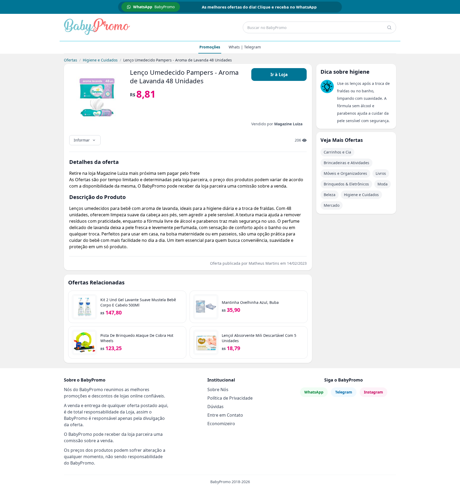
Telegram (343, 392)
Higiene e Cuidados (100, 60)
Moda (382, 184)
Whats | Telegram (245, 46)
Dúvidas (215, 406)
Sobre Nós (217, 389)
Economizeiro (221, 423)
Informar (82, 140)
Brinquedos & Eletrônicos (346, 184)
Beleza (329, 194)
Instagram (373, 392)
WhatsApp (313, 392)
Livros (381, 173)
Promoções (209, 46)
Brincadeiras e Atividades (346, 162)
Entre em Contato (225, 415)
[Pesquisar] (389, 27)
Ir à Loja (279, 74)
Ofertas (70, 60)
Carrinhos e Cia (337, 152)
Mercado (331, 205)
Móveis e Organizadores (345, 173)
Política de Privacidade (230, 398)
